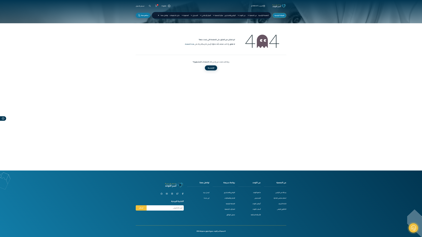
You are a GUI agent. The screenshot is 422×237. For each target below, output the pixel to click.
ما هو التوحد (257, 192)
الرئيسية (211, 68)
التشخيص (257, 198)
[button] (158, 15)
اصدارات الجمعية (230, 209)
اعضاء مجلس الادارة (280, 198)
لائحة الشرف (282, 204)
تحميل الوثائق (230, 215)
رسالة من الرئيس (280, 192)
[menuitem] (263, 15)
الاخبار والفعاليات (229, 198)
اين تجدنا (206, 198)
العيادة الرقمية (279, 15)
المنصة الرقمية (230, 204)
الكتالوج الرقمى (281, 209)
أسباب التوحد (257, 209)
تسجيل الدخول (140, 6)
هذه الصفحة (189, 44)
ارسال (141, 208)
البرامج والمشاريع (229, 192)
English (164, 6)
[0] (156, 6)
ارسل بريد (206, 192)
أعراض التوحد (256, 204)
